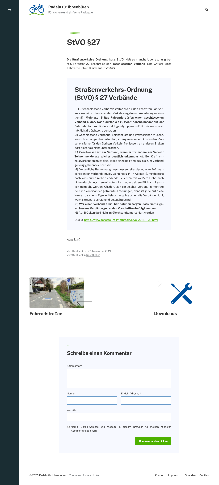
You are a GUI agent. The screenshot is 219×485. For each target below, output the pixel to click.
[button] (9, 242)
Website (71, 410)
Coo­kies (204, 475)
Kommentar (74, 365)
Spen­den (190, 475)
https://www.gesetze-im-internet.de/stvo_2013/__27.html (121, 219)
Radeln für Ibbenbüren (68, 7)
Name (71, 393)
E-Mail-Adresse (131, 393)
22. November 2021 (99, 251)
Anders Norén (91, 475)
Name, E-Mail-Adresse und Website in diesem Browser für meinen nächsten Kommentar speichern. (121, 428)
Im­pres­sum (174, 475)
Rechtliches (93, 255)
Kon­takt (159, 475)
